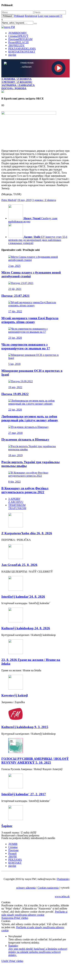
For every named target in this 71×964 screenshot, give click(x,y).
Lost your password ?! (50, 15)
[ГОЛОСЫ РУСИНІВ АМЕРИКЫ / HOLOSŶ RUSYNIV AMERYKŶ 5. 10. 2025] (35, 746)
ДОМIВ (17, 32)
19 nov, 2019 (24, 200)
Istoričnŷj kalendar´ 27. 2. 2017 (23, 794)
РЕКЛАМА (22, 48)
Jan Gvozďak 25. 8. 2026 (19, 565)
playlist (12, 54)
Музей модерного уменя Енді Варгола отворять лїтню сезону (29, 320)
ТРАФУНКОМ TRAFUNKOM (17, 507)
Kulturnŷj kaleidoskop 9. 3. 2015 (24, 727)
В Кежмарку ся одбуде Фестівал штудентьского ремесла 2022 (24, 490)
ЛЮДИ (16, 45)
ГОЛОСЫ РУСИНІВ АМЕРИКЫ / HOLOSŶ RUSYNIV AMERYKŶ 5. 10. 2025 (35, 760)
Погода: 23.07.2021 (15, 296)
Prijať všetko (21, 917)
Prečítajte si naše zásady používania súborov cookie (34, 913)
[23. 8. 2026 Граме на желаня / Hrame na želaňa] (35, 647)
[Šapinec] (35, 813)
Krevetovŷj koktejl (14, 695)
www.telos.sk (62, 896)
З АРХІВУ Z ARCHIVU (15, 500)
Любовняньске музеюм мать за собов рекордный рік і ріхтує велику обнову (29, 418)
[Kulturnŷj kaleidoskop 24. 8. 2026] (35, 615)
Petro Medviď (9, 200)
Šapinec (6, 826)
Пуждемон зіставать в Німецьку (25, 439)
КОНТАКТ (21, 51)
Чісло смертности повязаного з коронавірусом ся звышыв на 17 (25, 346)
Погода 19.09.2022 (15, 394)
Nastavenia (7, 917)
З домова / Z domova (44, 200)
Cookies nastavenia (48, 887)
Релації (18, 42)
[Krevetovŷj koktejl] (35, 682)
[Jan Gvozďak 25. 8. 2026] (35, 552)
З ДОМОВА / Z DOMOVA (16, 78)
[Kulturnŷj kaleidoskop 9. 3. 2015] (35, 714)
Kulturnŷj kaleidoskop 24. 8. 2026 (25, 628)
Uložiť (5, 960)
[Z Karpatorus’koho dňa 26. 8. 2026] (35, 520)
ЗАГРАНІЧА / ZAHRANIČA (18, 85)
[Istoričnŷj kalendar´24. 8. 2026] (35, 583)
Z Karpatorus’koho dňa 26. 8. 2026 (26, 533)
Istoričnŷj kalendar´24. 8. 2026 (23, 596)
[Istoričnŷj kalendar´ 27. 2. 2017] (35, 781)
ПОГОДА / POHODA (13, 88)
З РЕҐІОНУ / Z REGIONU (16, 82)
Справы (18, 36)
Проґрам (20, 39)
